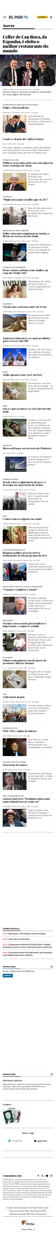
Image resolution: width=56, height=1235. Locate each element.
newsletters (9, 967)
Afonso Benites (8, 170)
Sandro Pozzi (8, 346)
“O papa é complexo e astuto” (20, 590)
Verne (5, 406)
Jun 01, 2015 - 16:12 (35, 312)
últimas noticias (11, 929)
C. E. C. (5, 668)
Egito (5, 516)
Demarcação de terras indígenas (16, 231)
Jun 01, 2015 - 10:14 (25, 631)
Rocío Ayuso (7, 278)
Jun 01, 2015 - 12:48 (14, 453)
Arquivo (7, 1105)
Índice (33, 1214)
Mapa (27, 1211)
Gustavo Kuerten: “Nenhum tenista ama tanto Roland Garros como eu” (26, 800)
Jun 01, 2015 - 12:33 (26, 490)
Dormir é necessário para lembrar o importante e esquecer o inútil (24, 625)
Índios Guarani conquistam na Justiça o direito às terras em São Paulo (26, 235)
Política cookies (43, 1208)
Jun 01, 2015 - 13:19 (16, 416)
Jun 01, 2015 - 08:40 (21, 770)
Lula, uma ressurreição (19, 939)
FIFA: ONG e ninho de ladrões (20, 731)
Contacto (10, 1208)
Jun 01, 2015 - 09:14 (30, 702)
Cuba (5, 694)
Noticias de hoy (41, 1214)
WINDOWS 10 (7, 445)
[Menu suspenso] (5, 17)
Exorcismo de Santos (15, 765)
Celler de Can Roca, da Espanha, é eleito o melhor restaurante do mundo (25, 43)
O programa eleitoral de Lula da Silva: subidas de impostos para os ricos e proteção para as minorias (27, 945)
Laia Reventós (8, 204)
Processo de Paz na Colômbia (14, 762)
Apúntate (8, 975)
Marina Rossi (8, 241)
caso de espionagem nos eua (14, 550)
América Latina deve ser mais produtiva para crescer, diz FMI (26, 339)
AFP (4, 453)
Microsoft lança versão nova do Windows (27, 448)
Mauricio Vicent (9, 702)
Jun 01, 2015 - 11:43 (27, 594)
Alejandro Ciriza (9, 807)
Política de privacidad (17, 1211)
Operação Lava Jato (11, 160)
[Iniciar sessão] (51, 17)
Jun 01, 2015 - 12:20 (31, 524)
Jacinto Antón (8, 524)
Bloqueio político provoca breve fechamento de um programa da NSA (25, 554)
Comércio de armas (10, 479)
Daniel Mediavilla (9, 631)
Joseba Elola (8, 594)
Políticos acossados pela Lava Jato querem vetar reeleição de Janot (28, 164)
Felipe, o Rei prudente (16, 108)
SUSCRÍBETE (42, 17)
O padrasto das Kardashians (14, 267)
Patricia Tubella (9, 89)
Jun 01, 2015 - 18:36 (30, 204)
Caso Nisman (8, 658)
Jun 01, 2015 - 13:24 (28, 380)
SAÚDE (5, 372)
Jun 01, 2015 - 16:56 (29, 241)
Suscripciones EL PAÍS (38, 1211)
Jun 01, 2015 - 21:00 (31, 89)
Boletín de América (12, 1081)
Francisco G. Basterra (11, 113)
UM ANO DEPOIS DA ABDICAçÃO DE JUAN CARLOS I (21, 105)
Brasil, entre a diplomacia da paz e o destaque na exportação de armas (24, 483)
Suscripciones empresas (18, 1214)
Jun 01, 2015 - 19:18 (15, 144)
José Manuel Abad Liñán (12, 312)
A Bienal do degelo (13, 697)
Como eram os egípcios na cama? (22, 519)
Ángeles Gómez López (11, 380)
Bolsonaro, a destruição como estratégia (27, 933)
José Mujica (7, 197)
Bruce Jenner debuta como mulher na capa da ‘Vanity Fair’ (25, 271)
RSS (28, 1214)
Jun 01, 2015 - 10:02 (26, 668)
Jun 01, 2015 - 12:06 (31, 560)
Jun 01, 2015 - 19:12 (31, 170)
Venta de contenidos (21, 1208)
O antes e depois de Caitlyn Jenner (23, 139)
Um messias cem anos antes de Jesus (24, 307)
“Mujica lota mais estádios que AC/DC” (25, 200)
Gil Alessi (6, 490)
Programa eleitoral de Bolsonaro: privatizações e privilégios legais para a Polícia (27, 953)
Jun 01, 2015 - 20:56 (29, 113)
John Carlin (7, 736)
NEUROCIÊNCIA (8, 621)
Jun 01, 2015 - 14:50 (29, 346)
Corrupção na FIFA (10, 728)
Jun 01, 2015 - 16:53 (30, 278)
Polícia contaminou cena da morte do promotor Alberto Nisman (24, 662)
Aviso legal (33, 1208)
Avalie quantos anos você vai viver (22, 375)
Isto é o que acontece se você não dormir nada (27, 410)
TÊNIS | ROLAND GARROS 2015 (13, 796)
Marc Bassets (8, 560)
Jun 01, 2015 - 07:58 (29, 807)
